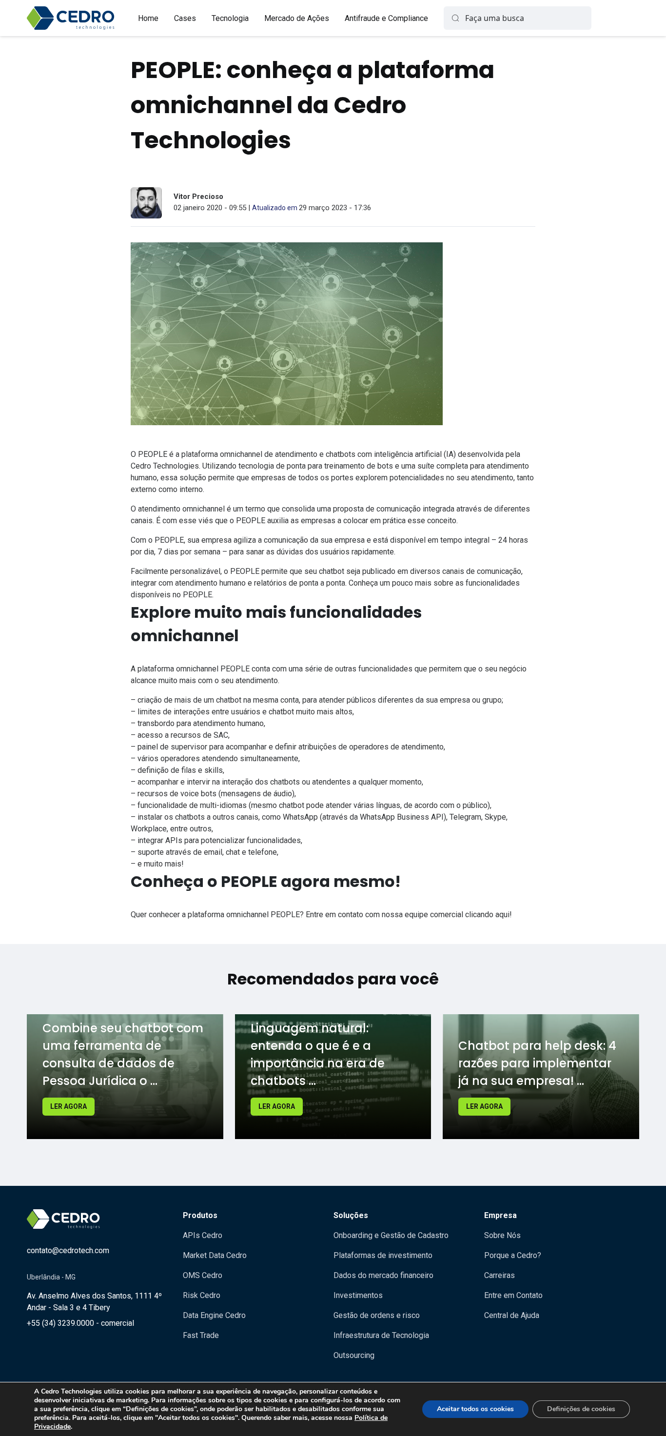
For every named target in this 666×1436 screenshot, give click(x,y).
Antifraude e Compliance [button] (386, 18)
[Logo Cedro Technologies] (71, 18)
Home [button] (148, 18)
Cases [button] (185, 18)
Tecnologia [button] (230, 18)
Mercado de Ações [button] (296, 18)
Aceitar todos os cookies (475, 1409)
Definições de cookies (581, 1409)
